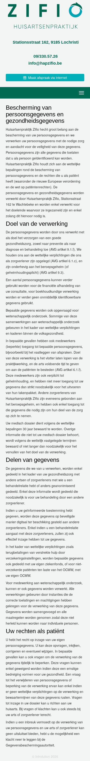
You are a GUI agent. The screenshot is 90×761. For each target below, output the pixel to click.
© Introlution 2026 (45, 756)
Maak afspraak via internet (46, 77)
